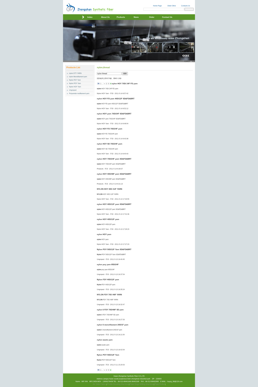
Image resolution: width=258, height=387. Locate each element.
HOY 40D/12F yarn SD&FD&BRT (114, 204)
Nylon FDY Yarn (75, 80)
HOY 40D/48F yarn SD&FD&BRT (114, 174)
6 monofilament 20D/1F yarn (112, 325)
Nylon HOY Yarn (75, 87)
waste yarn (105, 340)
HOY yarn (104, 234)
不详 (111, 93)
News (136, 17)
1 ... (101, 84)
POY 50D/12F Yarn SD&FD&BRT (114, 249)
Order (151, 17)
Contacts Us (185, 6)
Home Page (157, 6)
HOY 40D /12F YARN (109, 189)
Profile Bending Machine (117, 384)
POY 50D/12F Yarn (108, 355)
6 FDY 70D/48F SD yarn (110, 310)
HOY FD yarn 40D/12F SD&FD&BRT (116, 99)
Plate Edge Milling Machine (141, 384)
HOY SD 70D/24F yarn (109, 144)
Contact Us (167, 17)
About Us (105, 17)
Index (89, 17)
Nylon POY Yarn (75, 83)
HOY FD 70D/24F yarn (109, 129)
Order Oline (171, 6)
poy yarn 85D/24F (108, 264)
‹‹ (104, 84)
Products (121, 17)
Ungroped (72, 90)
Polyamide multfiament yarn (79, 93)
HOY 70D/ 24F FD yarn (125, 83)
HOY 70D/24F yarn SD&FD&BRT (114, 159)
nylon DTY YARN (75, 73)
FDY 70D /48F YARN (109, 295)
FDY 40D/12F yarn (108, 279)
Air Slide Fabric (99, 384)
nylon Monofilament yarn (78, 77)
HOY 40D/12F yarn (108, 219)
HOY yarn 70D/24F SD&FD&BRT (114, 114)
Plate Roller (160, 384)
